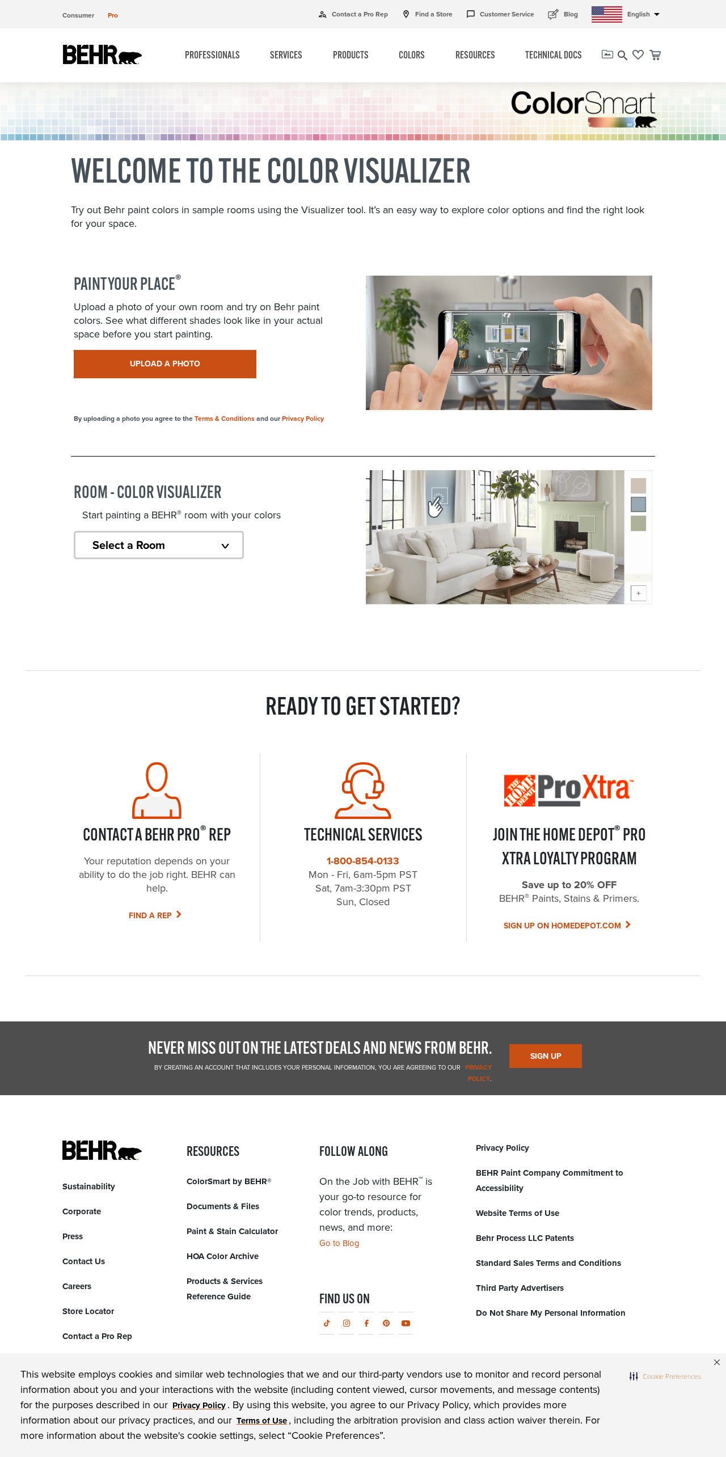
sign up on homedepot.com (562, 926)
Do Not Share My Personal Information (551, 1313)
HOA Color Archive (223, 1256)
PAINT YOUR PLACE (128, 285)
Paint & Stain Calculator (232, 1231)
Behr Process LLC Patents (525, 1238)
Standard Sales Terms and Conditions (548, 1263)
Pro (113, 15)
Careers (76, 1286)
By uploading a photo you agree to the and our (199, 418)
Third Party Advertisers (520, 1288)
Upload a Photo (165, 364)
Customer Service (500, 14)
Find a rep (150, 916)
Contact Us (83, 1261)
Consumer (78, 15)
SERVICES (286, 56)
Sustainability (88, 1186)
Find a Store (427, 14)
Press (72, 1236)
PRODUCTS (351, 56)
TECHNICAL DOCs (553, 56)
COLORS (412, 56)
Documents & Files (223, 1206)
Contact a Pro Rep (353, 14)
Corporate (81, 1211)
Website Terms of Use (517, 1213)
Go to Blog (339, 1243)
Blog (563, 14)
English (645, 14)
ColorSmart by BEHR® (229, 1181)
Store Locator (88, 1311)
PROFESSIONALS (212, 56)
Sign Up (546, 1056)
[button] (665, 1376)
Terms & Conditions (225, 418)
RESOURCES (475, 56)
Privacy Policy (303, 418)
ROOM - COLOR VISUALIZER (148, 493)
